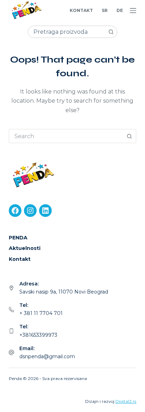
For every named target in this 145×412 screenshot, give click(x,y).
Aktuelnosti (24, 248)
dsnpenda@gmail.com (47, 356)
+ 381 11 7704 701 (41, 313)
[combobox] (66, 32)
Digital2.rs (125, 401)
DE (119, 10)
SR (105, 10)
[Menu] (133, 10)
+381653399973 (38, 335)
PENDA (18, 237)
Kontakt (81, 10)
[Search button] (111, 32)
